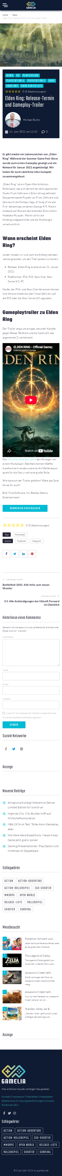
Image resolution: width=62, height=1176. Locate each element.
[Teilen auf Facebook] (6, 554)
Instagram (36, 541)
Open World (27, 895)
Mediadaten (46, 1096)
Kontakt (6, 1096)
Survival (25, 909)
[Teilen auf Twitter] (15, 554)
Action (8, 881)
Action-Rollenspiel (17, 888)
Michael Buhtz (31, 119)
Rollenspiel (20, 534)
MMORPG (9, 895)
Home (5, 15)
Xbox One (12, 86)
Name (5, 670)
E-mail (6, 684)
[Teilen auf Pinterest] (32, 554)
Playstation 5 (36, 81)
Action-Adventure (30, 881)
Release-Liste (13, 902)
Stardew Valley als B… (38, 1009)
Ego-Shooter (43, 888)
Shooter (9, 909)
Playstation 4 (15, 81)
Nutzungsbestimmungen (30, 1100)
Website (6, 698)
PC (18, 75)
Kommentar (8, 637)
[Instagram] (21, 748)
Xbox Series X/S (31, 86)
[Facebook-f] (6, 748)
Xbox (52, 81)
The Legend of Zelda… (38, 955)
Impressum (18, 1096)
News (14, 15)
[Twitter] (13, 748)
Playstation (30, 75)
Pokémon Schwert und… (40, 938)
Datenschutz (9, 1100)
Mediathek (32, 1096)
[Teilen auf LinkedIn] (23, 554)
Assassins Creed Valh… (39, 972)
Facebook (21, 541)
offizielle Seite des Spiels (21, 459)
